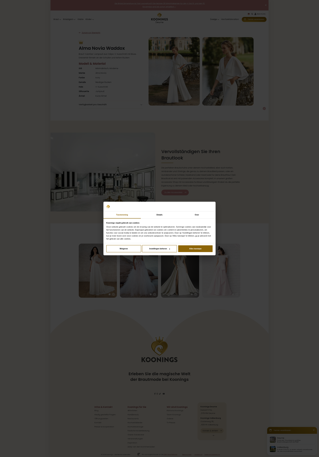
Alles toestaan (195, 249)
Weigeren (124, 249)
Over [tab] (197, 215)
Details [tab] (160, 215)
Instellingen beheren (158, 249)
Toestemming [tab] (122, 215)
